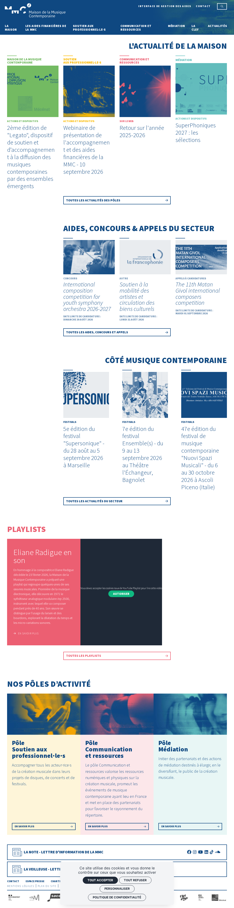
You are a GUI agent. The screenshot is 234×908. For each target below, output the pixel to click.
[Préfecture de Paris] (201, 897)
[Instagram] (195, 852)
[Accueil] (35, 10)
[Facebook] (189, 852)
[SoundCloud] (217, 852)
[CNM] (34, 897)
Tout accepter (100, 880)
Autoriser (121, 594)
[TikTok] (211, 852)
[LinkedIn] (206, 852)
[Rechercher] (222, 6)
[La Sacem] (56, 897)
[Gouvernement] (14, 897)
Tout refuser (135, 880)
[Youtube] (200, 852)
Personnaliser (117, 888)
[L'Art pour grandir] (183, 897)
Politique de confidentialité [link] (117, 897)
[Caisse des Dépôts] (219, 897)
